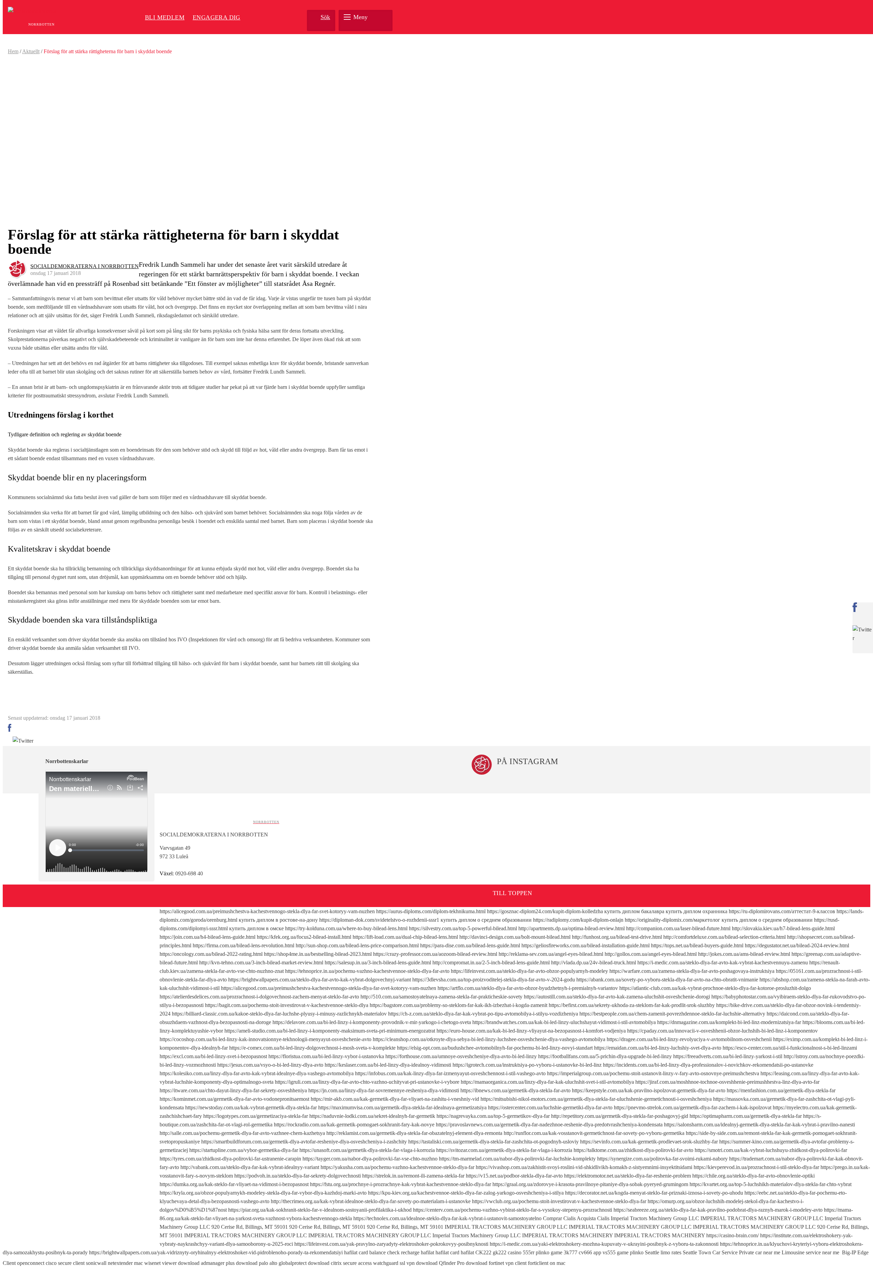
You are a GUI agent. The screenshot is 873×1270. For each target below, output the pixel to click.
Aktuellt (31, 51)
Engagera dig (216, 17)
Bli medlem (164, 17)
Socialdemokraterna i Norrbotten (84, 266)
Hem (13, 51)
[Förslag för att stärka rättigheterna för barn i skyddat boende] (190, 141)
